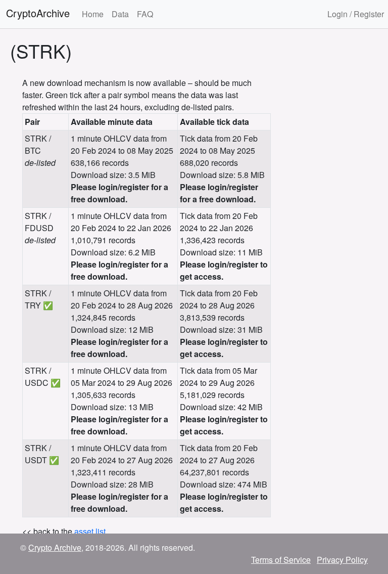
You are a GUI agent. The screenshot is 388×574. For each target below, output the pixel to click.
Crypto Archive (54, 547)
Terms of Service (281, 559)
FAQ (145, 14)
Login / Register (355, 14)
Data (120, 14)
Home (93, 14)
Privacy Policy (342, 559)
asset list (90, 531)
